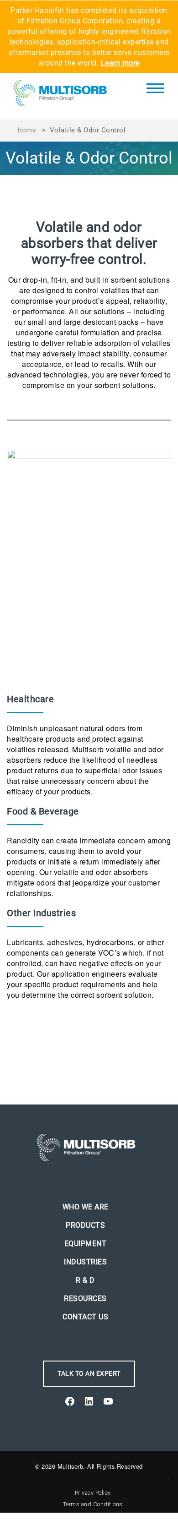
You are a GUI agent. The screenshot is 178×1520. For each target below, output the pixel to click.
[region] (89, 158)
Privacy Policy (93, 1492)
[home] (63, 96)
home (27, 130)
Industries (85, 1262)
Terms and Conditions (93, 1504)
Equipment (85, 1243)
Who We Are (86, 1207)
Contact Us (85, 1316)
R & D (85, 1280)
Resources (85, 1298)
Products (85, 1225)
